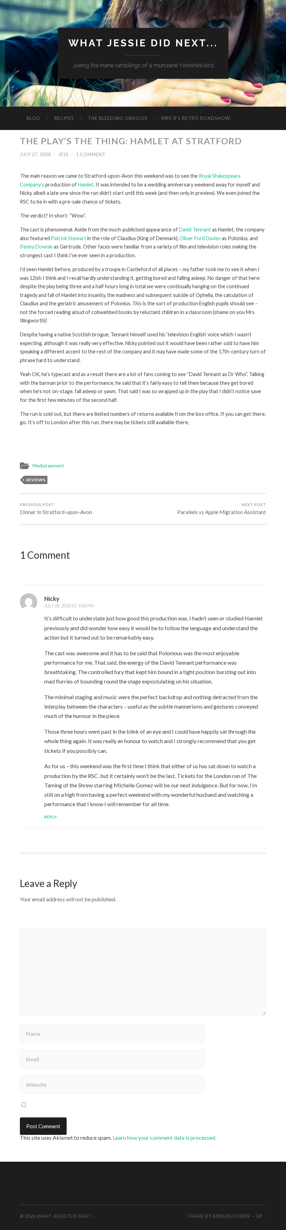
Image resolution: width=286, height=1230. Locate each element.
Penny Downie (36, 247)
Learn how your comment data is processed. (164, 1137)
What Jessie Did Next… (66, 1216)
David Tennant (195, 229)
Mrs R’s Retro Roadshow (195, 118)
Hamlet (85, 185)
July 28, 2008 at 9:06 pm (68, 606)
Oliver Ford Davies (200, 238)
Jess (63, 154)
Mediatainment (48, 465)
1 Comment (91, 154)
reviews (35, 479)
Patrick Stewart (68, 238)
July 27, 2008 (35, 154)
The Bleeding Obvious (118, 118)
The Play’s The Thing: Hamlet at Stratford (131, 141)
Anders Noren (231, 1216)
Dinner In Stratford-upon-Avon (56, 508)
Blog (33, 118)
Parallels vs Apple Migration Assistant (221, 508)
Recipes (64, 118)
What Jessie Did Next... (143, 43)
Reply (50, 817)
